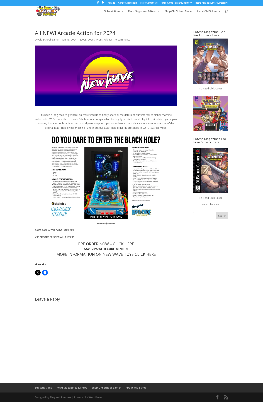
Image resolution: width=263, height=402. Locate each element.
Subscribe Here (210, 204)
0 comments (122, 39)
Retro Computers (149, 3)
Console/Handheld (127, 3)
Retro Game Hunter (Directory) (176, 3)
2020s (91, 39)
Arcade (111, 3)
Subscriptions (112, 11)
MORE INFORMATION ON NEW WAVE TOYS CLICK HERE (106, 254)
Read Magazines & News (142, 11)
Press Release (104, 39)
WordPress (96, 397)
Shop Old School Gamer (179, 11)
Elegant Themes (60, 397)
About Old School (207, 11)
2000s (82, 39)
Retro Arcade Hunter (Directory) (212, 3)
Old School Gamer (48, 39)
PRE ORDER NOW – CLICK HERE (106, 243)
